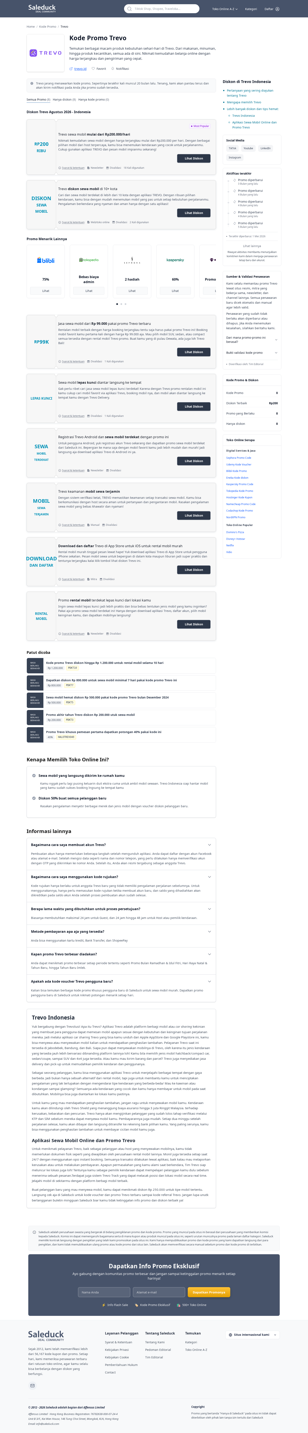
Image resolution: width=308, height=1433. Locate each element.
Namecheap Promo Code (241, 504)
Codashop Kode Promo (239, 510)
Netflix (230, 545)
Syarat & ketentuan (73, 168)
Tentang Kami (155, 1342)
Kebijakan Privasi (117, 1350)
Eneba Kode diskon (237, 477)
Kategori (251, 9)
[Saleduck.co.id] (46, 1336)
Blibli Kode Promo (236, 471)
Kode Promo (47, 27)
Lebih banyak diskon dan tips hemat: (253, 109)
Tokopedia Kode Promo (239, 491)
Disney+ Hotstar (235, 539)
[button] (272, 9)
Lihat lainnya (252, 246)
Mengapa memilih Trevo (244, 102)
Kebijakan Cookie (117, 1357)
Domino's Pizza (235, 532)
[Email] (32, 1385)
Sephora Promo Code (238, 458)
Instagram (235, 157)
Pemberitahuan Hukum (121, 1365)
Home (31, 27)
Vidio (229, 552)
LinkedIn (265, 148)
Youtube (248, 148)
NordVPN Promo (235, 517)
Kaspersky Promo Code (239, 484)
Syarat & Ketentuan (118, 1342)
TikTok (232, 148)
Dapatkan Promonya (209, 1292)
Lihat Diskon (194, 158)
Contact (110, 1372)
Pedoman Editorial (158, 1350)
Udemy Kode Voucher (238, 464)
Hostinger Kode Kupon (239, 497)
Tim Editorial (154, 1357)
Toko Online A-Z (223, 9)
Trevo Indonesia (243, 116)
